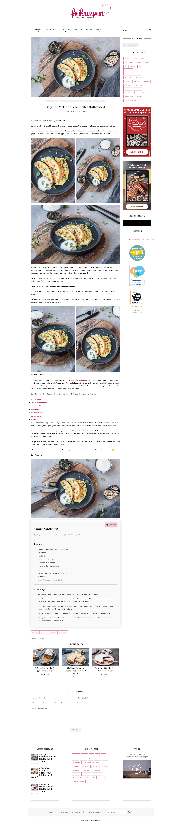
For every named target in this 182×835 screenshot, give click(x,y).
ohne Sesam (137, 89)
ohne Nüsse (128, 85)
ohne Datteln (51, 632)
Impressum (64, 812)
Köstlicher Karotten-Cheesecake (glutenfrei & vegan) (75, 671)
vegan (88, 101)
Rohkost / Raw (129, 96)
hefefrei (147, 62)
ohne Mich (127, 81)
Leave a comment (39, 638)
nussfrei (141, 66)
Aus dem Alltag (51, 29)
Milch (126, 66)
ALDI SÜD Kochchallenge (81, 380)
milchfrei (133, 66)
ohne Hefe (138, 77)
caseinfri (135, 58)
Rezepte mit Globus (141, 92)
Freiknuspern (82, 111)
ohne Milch (137, 81)
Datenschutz (77, 812)
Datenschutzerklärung (51, 703)
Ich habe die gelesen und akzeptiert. (55, 703)
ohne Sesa (128, 89)
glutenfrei (52, 101)
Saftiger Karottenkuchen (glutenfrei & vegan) (47, 757)
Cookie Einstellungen (93, 812)
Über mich (78, 29)
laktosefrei (65, 101)
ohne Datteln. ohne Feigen (132, 73)
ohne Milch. (146, 81)
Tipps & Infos (65, 29)
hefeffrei (138, 62)
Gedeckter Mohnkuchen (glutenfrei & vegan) (46, 787)
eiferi (142, 58)
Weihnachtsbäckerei (130, 100)
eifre (126, 62)
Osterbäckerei (128, 92)
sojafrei (78, 101)
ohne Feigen (63, 632)
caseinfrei (35, 632)
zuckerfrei (99, 101)
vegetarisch (139, 96)
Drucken (112, 525)
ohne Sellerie (138, 85)
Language (99, 29)
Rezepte (38, 29)
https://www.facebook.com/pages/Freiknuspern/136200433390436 (153, 240)
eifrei (43, 632)
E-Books (89, 29)
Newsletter (137, 223)
